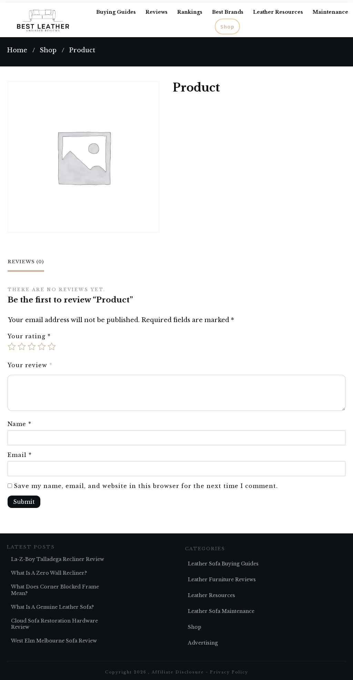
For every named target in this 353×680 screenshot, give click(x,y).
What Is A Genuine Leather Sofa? (52, 607)
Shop (194, 627)
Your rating (29, 336)
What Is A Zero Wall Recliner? (49, 573)
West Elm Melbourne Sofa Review (54, 641)
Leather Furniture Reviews (222, 579)
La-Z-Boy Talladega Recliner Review (57, 559)
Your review (30, 365)
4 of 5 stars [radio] (42, 346)
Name (19, 424)
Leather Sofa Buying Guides (223, 564)
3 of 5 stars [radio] (32, 346)
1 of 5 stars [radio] (12, 346)
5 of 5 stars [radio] (52, 346)
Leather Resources (211, 595)
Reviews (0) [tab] (26, 262)
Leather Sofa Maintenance (221, 611)
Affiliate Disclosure (178, 672)
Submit (24, 501)
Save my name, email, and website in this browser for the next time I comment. (146, 485)
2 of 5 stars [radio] (22, 346)
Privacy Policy (229, 672)
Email (20, 454)
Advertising (203, 643)
